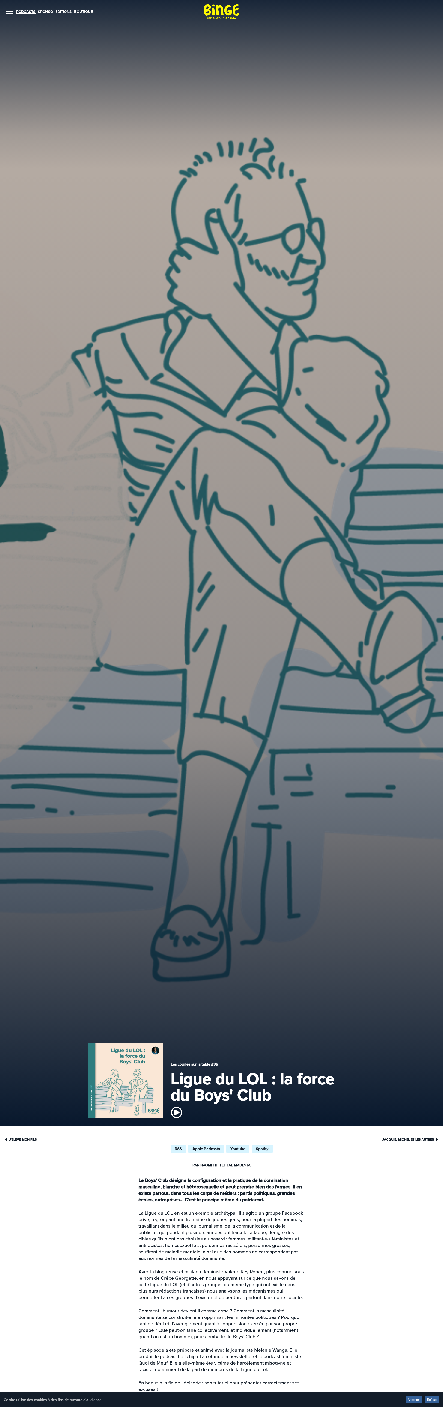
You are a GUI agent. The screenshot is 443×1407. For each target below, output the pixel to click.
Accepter (414, 1399)
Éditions (63, 11)
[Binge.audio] (221, 11)
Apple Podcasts (206, 1148)
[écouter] (176, 1112)
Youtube (237, 1148)
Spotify (262, 1148)
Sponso (45, 11)
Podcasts (26, 11)
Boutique (83, 11)
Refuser (432, 1399)
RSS (178, 1148)
